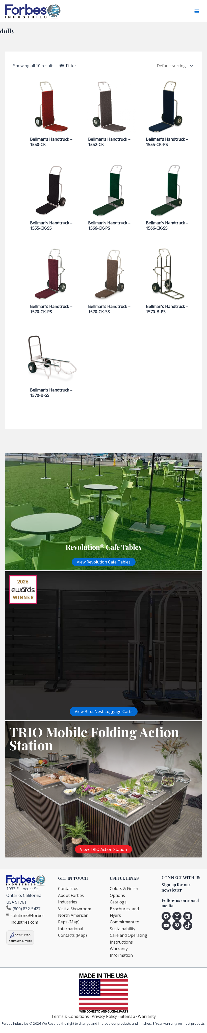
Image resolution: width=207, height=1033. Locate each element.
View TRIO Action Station (103, 849)
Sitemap (127, 1016)
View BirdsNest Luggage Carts (104, 711)
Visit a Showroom (74, 909)
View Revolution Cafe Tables (104, 562)
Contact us (68, 888)
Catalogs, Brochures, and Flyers (124, 908)
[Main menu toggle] (196, 11)
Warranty (147, 1016)
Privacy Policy (104, 1016)
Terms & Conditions (70, 1016)
